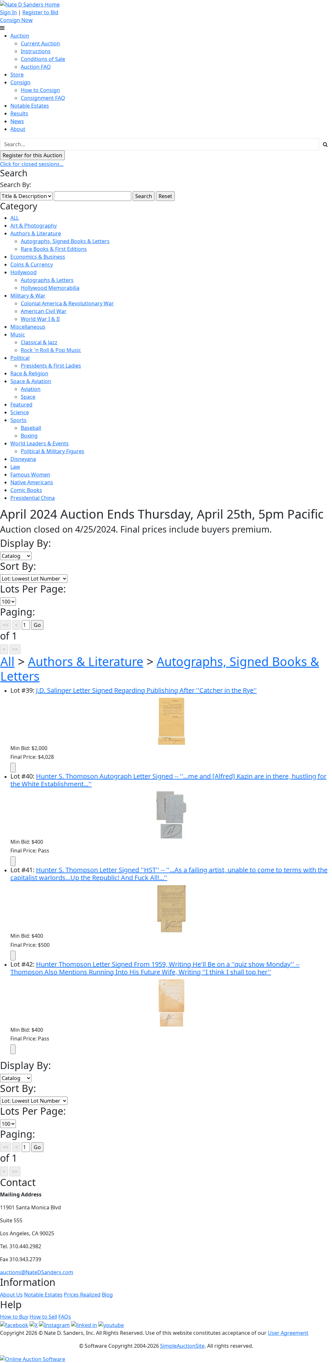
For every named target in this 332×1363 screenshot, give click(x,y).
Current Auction (40, 43)
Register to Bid (40, 12)
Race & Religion (29, 373)
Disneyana (23, 459)
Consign (20, 82)
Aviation (31, 389)
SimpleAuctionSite (182, 1345)
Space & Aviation (30, 381)
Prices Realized (82, 1294)
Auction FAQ (36, 66)
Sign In (8, 12)
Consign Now (16, 20)
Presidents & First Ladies (51, 365)
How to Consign (40, 90)
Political (20, 357)
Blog (107, 1294)
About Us (11, 1294)
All (7, 661)
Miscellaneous (27, 326)
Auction (19, 35)
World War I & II (40, 319)
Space (28, 396)
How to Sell (43, 1316)
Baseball (31, 427)
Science (19, 412)
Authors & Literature (35, 233)
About (17, 129)
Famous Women (30, 474)
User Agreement (288, 1332)
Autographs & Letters (47, 280)
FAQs (64, 1316)
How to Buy (14, 1316)
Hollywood (23, 272)
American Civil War (43, 311)
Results (19, 113)
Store (17, 74)
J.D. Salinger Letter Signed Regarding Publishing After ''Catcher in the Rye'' (146, 690)
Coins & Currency (31, 264)
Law (15, 466)
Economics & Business (37, 256)
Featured (21, 404)
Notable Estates (29, 105)
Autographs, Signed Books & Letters (65, 241)
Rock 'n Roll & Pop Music (51, 350)
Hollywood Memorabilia (50, 287)
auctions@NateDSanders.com (36, 1272)
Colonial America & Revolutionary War (67, 303)
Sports (18, 420)
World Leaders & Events (39, 443)
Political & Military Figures (52, 451)
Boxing (29, 435)
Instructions (36, 51)
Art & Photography (33, 225)
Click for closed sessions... (32, 164)
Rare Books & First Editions (54, 249)
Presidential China (32, 497)
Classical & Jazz (39, 342)
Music (17, 334)
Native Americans (31, 482)
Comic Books (26, 490)
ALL (14, 217)
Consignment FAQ (43, 97)
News (17, 121)
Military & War (27, 295)
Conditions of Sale (43, 59)
